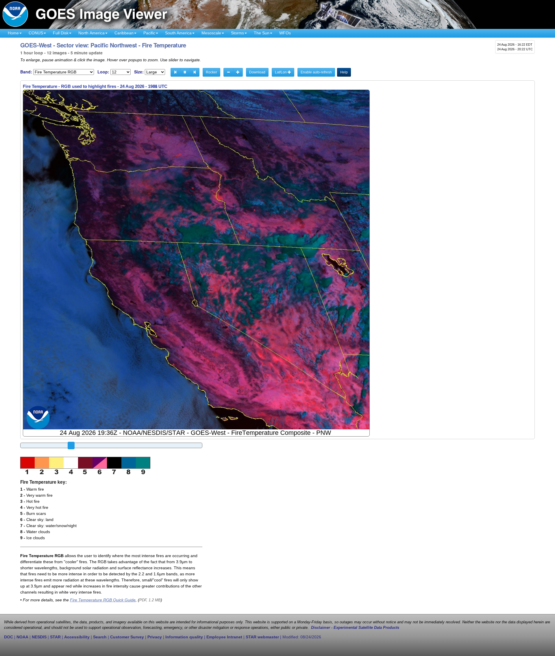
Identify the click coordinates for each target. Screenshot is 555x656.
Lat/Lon (281, 72)
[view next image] (194, 72)
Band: (26, 71)
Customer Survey (127, 637)
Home (13, 33)
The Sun (261, 33)
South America (178, 33)
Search (100, 637)
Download (257, 72)
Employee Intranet (224, 637)
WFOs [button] (285, 33)
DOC (8, 637)
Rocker (211, 72)
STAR (55, 637)
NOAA (22, 637)
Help (344, 72)
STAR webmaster (262, 637)
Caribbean (124, 33)
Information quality (184, 637)
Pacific (149, 33)
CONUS (36, 33)
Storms (237, 33)
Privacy (154, 637)
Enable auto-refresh (316, 72)
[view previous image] (175, 72)
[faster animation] (238, 72)
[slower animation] (228, 72)
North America (91, 33)
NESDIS (39, 637)
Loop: (103, 71)
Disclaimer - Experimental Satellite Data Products (355, 628)
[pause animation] (185, 72)
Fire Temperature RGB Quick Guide (103, 600)
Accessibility (77, 637)
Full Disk (61, 33)
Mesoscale (211, 33)
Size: (139, 71)
